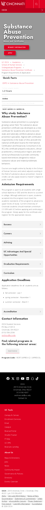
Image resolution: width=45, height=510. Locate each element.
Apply (10, 53)
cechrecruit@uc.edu (22, 395)
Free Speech (6, 504)
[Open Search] (36, 4)
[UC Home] (13, 4)
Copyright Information (21, 504)
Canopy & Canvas (12, 415)
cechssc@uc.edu (9, 335)
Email (7, 423)
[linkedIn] (27, 378)
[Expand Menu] (42, 10)
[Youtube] (22, 378)
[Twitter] (12, 378)
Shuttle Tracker (11, 435)
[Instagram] (17, 378)
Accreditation (37, 504)
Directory (8, 477)
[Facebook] (7, 378)
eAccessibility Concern (17, 501)
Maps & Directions (12, 458)
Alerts (4, 496)
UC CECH (5, 62)
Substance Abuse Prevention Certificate (17, 70)
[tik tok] (37, 378)
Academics (16, 62)
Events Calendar (11, 481)
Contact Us (22, 398)
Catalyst (8, 427)
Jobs (6, 462)
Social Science (12, 351)
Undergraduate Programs (11, 67)
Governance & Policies (14, 473)
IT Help (7, 439)
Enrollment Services (13, 419)
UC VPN (8, 443)
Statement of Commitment (25, 498)
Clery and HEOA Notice (17, 496)
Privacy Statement (35, 501)
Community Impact (12, 469)
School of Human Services (12, 65)
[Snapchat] (32, 378)
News (7, 466)
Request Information (17, 47)
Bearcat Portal (10, 431)
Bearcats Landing (12, 447)
